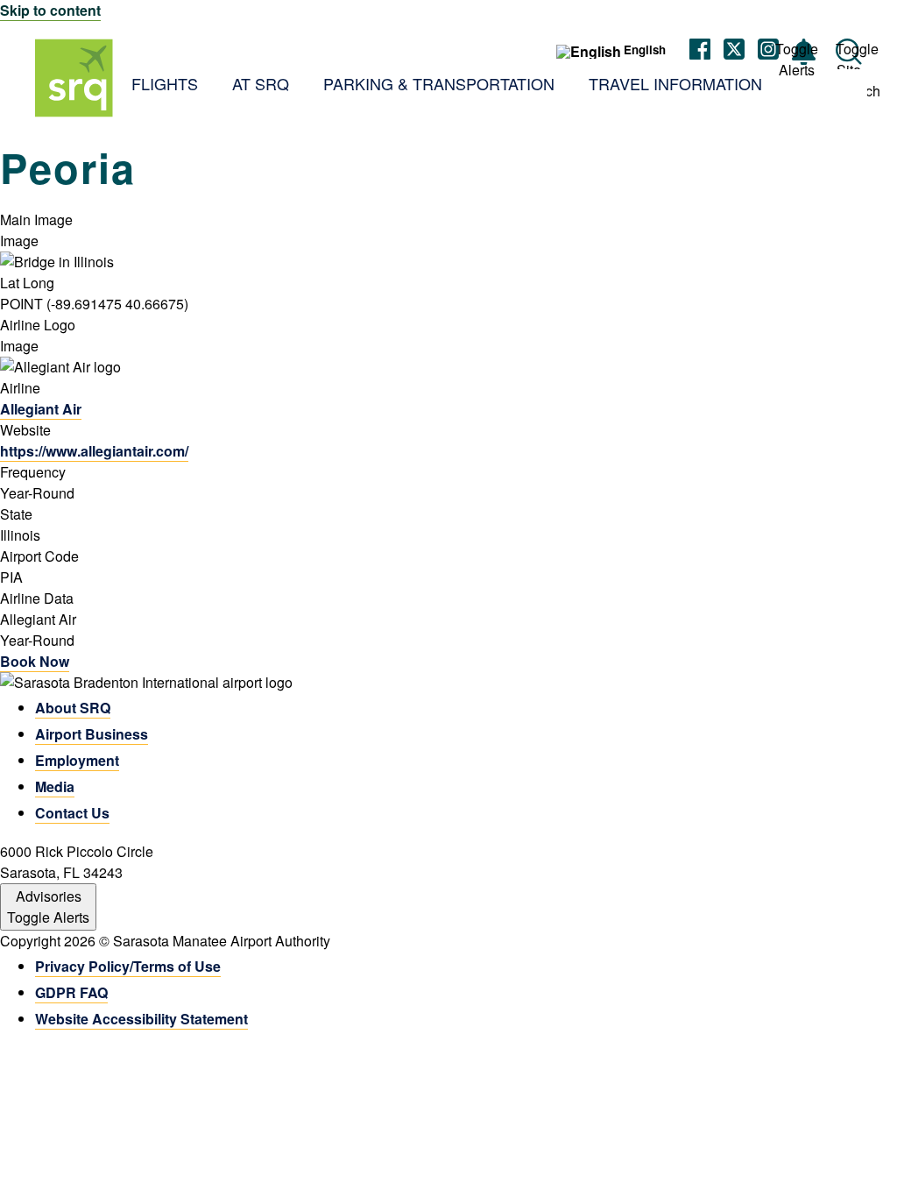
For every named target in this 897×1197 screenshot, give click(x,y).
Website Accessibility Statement (141, 1019)
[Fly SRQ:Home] (74, 78)
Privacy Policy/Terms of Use (128, 966)
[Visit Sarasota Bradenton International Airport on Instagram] (768, 52)
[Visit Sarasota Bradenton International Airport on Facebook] (699, 52)
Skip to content (50, 10)
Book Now (34, 661)
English (645, 50)
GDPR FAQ (71, 992)
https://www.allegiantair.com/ (94, 451)
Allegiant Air (40, 409)
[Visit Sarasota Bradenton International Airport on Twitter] (734, 52)
